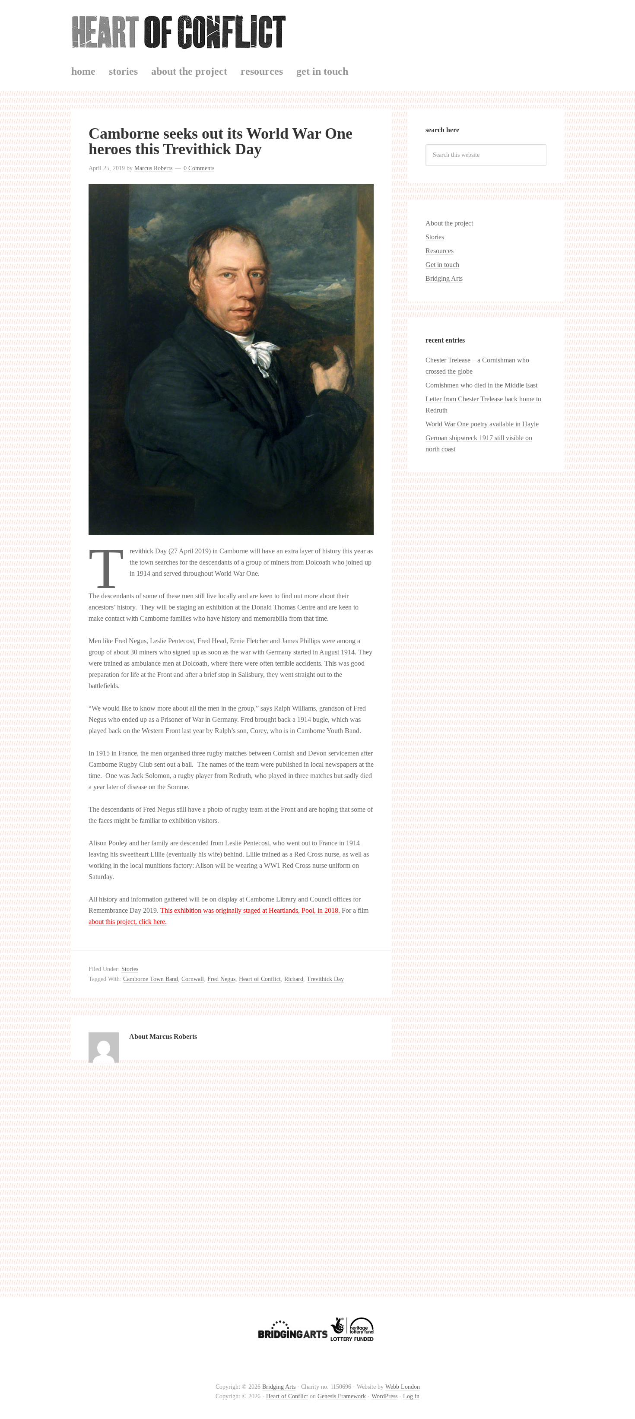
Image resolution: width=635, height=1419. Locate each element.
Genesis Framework (342, 1396)
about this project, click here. (128, 921)
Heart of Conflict (317, 30)
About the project (449, 223)
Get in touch (442, 264)
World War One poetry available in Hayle (482, 424)
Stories (129, 969)
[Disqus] (231, 1185)
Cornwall (192, 979)
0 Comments (199, 168)
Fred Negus (221, 979)
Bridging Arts (444, 278)
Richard (293, 979)
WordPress (384, 1396)
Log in (411, 1396)
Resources (439, 250)
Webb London (402, 1387)
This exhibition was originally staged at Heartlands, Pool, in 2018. (250, 910)
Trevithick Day (325, 979)
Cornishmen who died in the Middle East (481, 385)
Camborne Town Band (150, 979)
